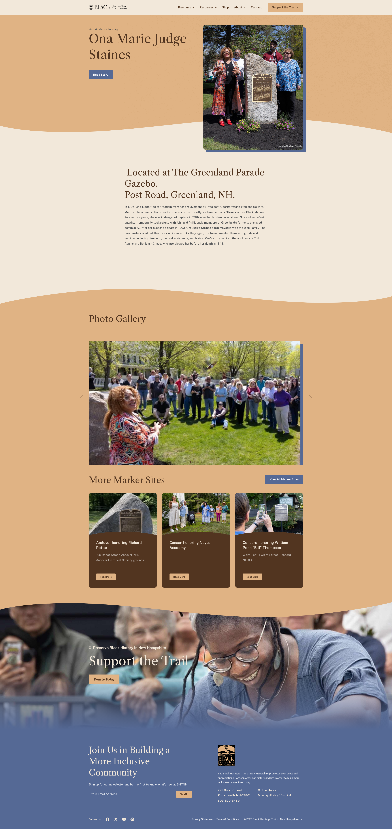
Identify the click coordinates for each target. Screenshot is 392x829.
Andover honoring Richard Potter (119, 545)
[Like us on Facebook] (107, 819)
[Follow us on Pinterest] (132, 819)
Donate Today (104, 679)
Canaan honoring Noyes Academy (190, 545)
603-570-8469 (229, 800)
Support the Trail (284, 7)
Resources (207, 7)
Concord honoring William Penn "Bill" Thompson (265, 545)
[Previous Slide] (81, 398)
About (238, 7)
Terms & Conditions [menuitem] (227, 819)
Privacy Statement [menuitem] (203, 819)
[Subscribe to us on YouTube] (124, 819)
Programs (185, 7)
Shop (225, 7)
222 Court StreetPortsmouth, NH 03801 (234, 792)
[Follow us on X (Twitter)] (116, 819)
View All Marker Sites (284, 479)
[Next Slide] (310, 398)
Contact (256, 7)
